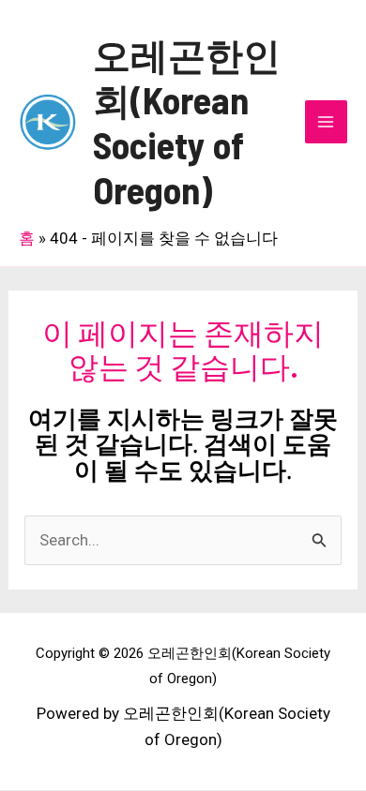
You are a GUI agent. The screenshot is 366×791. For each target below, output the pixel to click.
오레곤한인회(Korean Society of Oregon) (187, 122)
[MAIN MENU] (326, 121)
